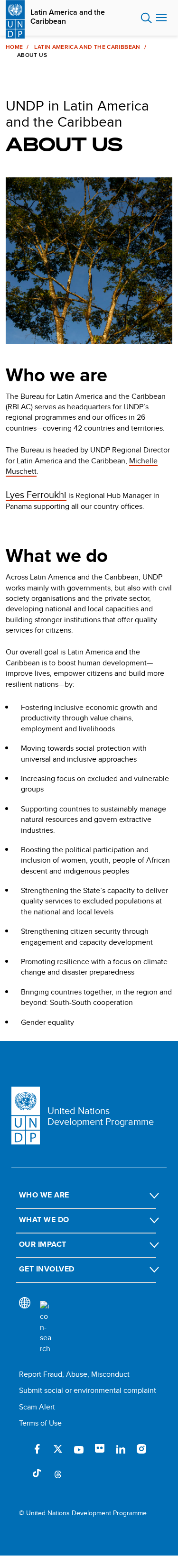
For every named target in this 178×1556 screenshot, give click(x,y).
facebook (37, 1449)
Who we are (44, 1194)
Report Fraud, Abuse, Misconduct (74, 1374)
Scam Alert (37, 1406)
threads (58, 1473)
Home (14, 47)
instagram (141, 1449)
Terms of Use (40, 1423)
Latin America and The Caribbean (87, 47)
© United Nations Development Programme (83, 1513)
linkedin (120, 1449)
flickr (99, 1449)
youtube (79, 1449)
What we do (44, 1219)
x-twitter (58, 1449)
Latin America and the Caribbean (67, 17)
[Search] (45, 1327)
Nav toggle (161, 18)
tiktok (37, 1473)
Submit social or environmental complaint (87, 1390)
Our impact (42, 1244)
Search (146, 18)
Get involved (47, 1268)
